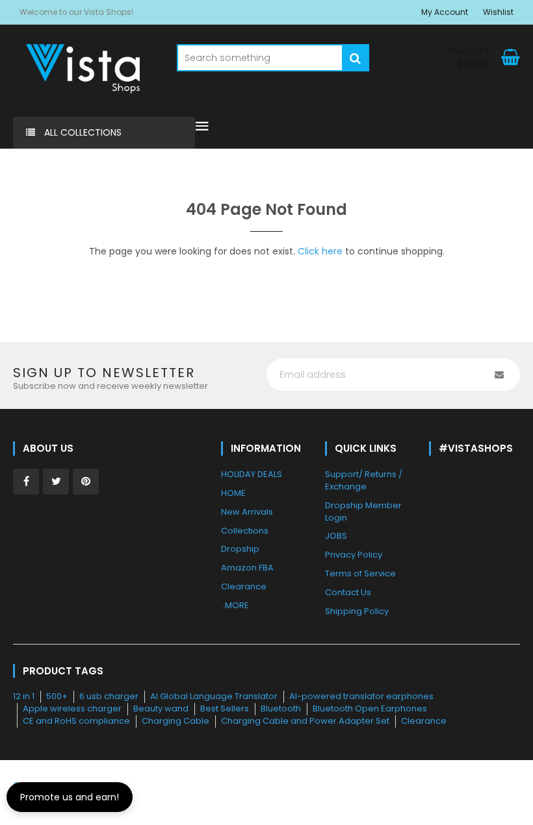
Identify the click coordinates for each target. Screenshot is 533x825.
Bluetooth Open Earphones (370, 708)
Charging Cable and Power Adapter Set (305, 721)
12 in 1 (23, 696)
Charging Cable (175, 721)
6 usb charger (108, 696)
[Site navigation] (202, 127)
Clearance (424, 721)
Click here (320, 251)
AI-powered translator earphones (361, 696)
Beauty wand (160, 708)
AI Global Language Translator (214, 696)
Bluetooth (281, 708)
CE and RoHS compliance (76, 721)
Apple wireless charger (72, 708)
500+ (57, 696)
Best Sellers (224, 708)
